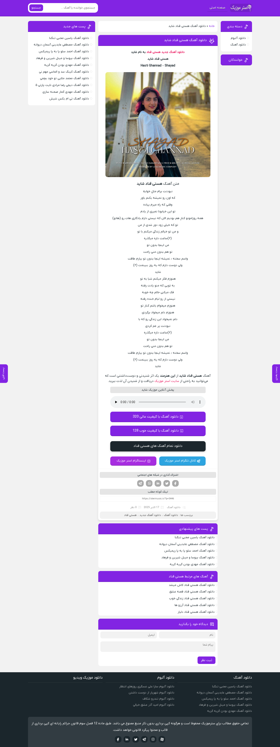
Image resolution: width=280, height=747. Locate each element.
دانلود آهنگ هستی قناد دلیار (196, 612)
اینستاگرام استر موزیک (131, 461)
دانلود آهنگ (173, 507)
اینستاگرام (153, 739)
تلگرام (140, 483)
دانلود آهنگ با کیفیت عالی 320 (155, 416)
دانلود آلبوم (238, 38)
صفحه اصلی (217, 8)
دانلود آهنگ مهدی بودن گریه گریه (192, 564)
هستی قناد (154, 52)
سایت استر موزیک (166, 381)
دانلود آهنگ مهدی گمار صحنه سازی (65, 92)
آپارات (162, 739)
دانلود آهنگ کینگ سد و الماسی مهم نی (64, 72)
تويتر (135, 739)
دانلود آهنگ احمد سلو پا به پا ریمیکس (189, 551)
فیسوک (175, 483)
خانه (212, 26)
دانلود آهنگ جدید (173, 52)
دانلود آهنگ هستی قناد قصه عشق (192, 592)
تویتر (166, 483)
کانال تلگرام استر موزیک (180, 461)
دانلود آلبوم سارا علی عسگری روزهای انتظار (146, 686)
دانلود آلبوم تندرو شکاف (158, 699)
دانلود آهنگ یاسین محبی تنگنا (195, 537)
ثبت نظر (206, 660)
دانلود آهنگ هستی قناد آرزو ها (195, 605)
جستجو (36, 8)
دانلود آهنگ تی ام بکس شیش (69, 99)
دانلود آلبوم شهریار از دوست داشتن (151, 693)
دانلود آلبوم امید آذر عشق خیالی (153, 705)
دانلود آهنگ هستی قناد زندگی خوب (192, 598)
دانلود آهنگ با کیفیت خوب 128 (156, 430)
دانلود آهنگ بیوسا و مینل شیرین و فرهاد (188, 557)
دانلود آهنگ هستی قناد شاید (185, 40)
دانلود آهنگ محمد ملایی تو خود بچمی (64, 78)
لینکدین (158, 483)
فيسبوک (118, 739)
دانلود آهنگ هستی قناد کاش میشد (192, 585)
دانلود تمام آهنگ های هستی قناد (157, 446)
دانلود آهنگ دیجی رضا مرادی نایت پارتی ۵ (62, 85)
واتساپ (149, 483)
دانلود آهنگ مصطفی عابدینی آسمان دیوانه (187, 544)
